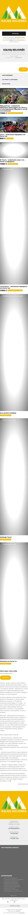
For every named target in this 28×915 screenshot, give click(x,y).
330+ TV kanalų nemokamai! (10, 878)
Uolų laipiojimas (7, 75)
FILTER (24, 69)
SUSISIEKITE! (5, 677)
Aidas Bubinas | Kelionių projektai (12, 885)
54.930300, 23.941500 (15, 905)
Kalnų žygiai (6, 84)
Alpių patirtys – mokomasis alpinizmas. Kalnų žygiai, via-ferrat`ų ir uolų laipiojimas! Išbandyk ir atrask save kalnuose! (13, 108)
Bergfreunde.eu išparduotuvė (11, 882)
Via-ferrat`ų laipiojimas (10, 79)
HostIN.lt (18, 911)
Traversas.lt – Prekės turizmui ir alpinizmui (13, 879)
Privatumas (22, 913)
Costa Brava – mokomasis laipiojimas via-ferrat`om (13, 287)
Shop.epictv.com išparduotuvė (11, 881)
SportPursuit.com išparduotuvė (11, 889)
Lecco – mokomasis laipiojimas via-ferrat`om (13, 135)
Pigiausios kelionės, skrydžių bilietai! (12, 886)
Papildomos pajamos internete (11, 883)
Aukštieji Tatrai (6, 537)
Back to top (14, 895)
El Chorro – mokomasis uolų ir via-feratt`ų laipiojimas (12, 160)
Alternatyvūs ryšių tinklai (9, 888)
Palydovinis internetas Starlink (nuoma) (13, 891)
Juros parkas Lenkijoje (8, 413)
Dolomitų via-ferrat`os (8, 661)
